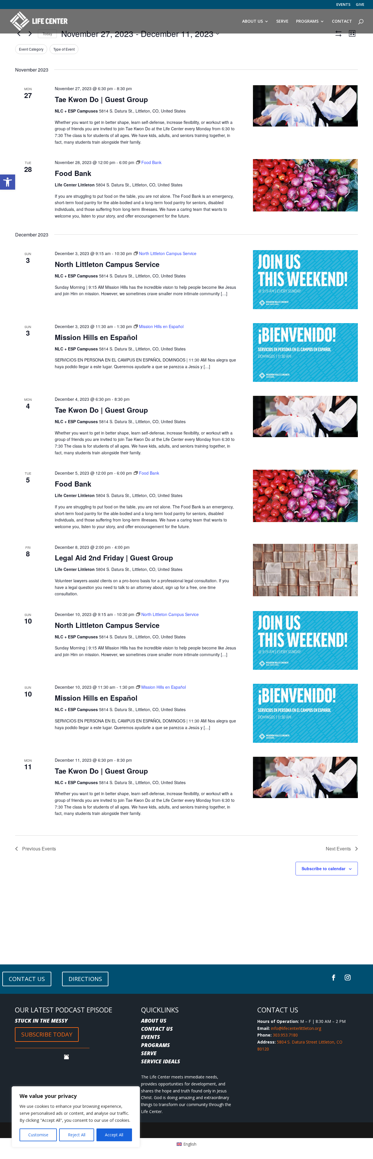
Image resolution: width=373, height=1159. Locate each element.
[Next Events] (30, 33)
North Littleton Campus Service (107, 264)
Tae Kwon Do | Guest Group (101, 99)
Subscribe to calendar (323, 868)
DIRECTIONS (85, 979)
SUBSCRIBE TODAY (46, 1034)
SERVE (148, 1053)
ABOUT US (153, 1020)
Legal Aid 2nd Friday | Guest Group (114, 557)
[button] (7, 182)
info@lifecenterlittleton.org (296, 1028)
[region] (76, 1116)
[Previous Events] (18, 33)
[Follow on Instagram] (347, 977)
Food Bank (73, 173)
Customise (38, 1134)
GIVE (360, 5)
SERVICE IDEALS (160, 1061)
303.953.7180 (285, 1035)
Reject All (76, 1134)
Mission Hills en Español (96, 337)
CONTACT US (27, 979)
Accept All (114, 1134)
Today (47, 33)
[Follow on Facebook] (333, 977)
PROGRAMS (155, 1045)
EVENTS (343, 5)
